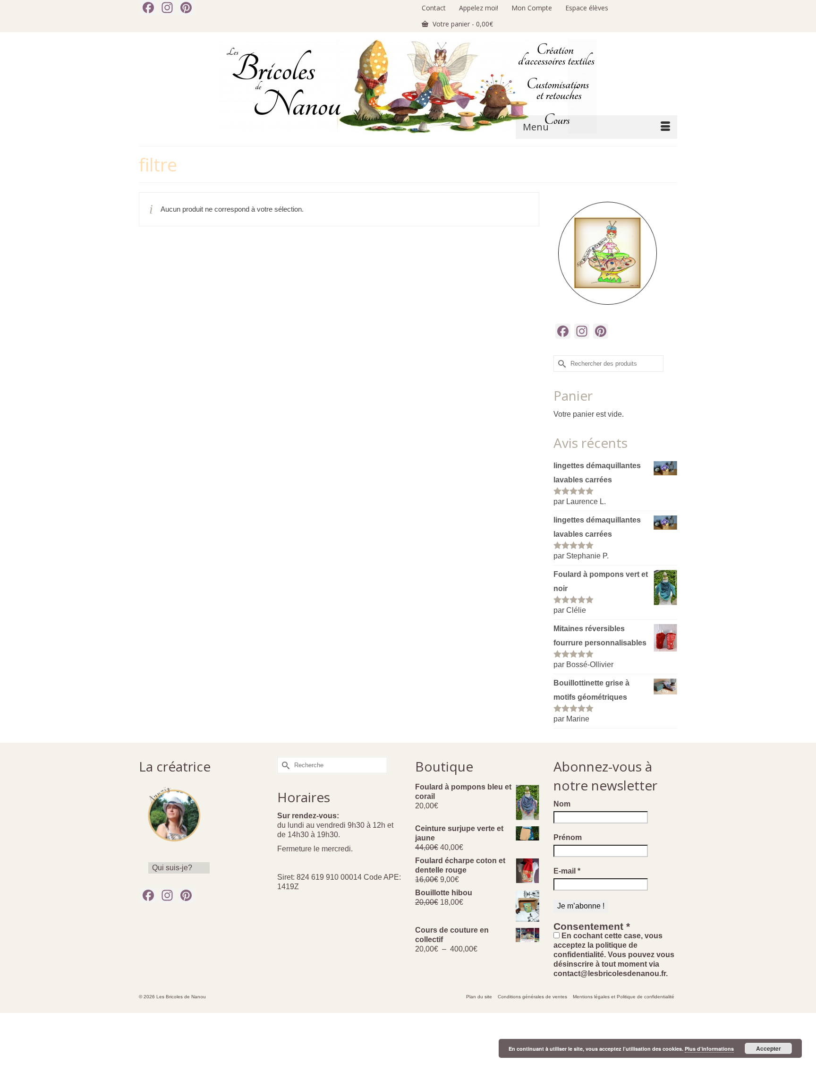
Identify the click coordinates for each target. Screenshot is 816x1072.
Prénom (567, 837)
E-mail (566, 871)
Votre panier (462, 23)
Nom (561, 804)
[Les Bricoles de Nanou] (408, 86)
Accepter (768, 1048)
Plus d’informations (709, 1048)
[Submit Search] (560, 363)
